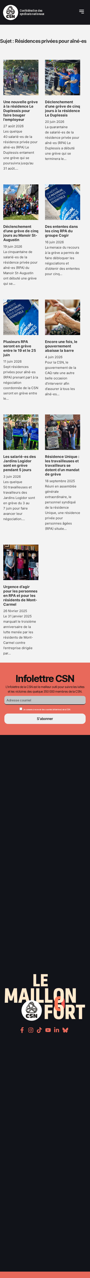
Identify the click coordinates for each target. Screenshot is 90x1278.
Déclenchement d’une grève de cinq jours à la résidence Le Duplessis (62, 108)
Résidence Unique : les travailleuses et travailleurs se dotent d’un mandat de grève (62, 465)
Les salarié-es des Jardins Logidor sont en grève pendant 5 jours (19, 463)
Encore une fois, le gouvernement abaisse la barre (61, 346)
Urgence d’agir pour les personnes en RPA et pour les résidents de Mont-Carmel (20, 596)
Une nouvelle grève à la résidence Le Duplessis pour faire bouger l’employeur (20, 111)
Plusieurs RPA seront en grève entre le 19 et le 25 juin (19, 348)
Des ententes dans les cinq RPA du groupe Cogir (61, 231)
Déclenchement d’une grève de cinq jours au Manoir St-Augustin (20, 233)
